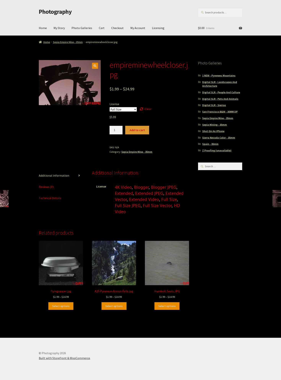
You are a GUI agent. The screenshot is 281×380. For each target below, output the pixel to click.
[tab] (61, 175)
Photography (55, 11)
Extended (124, 193)
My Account (137, 28)
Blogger (141, 187)
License (114, 104)
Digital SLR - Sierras (214, 105)
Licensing (158, 28)
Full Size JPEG (128, 205)
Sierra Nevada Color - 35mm (218, 137)
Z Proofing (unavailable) (216, 150)
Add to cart (137, 130)
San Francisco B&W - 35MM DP (220, 111)
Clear (148, 109)
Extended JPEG (149, 193)
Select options (61, 306)
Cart (102, 28)
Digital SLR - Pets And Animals (220, 99)
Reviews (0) (46, 187)
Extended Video (144, 199)
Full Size (169, 199)
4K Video (123, 187)
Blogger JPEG (163, 187)
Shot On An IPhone (213, 131)
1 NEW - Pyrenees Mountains (219, 75)
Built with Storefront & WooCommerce (64, 358)
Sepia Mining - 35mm (214, 124)
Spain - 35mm (210, 144)
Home (43, 28)
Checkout (117, 28)
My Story (59, 28)
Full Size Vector (157, 205)
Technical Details (50, 198)
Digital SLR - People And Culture (221, 92)
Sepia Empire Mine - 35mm (68, 42)
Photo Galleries (81, 28)
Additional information (54, 175)
